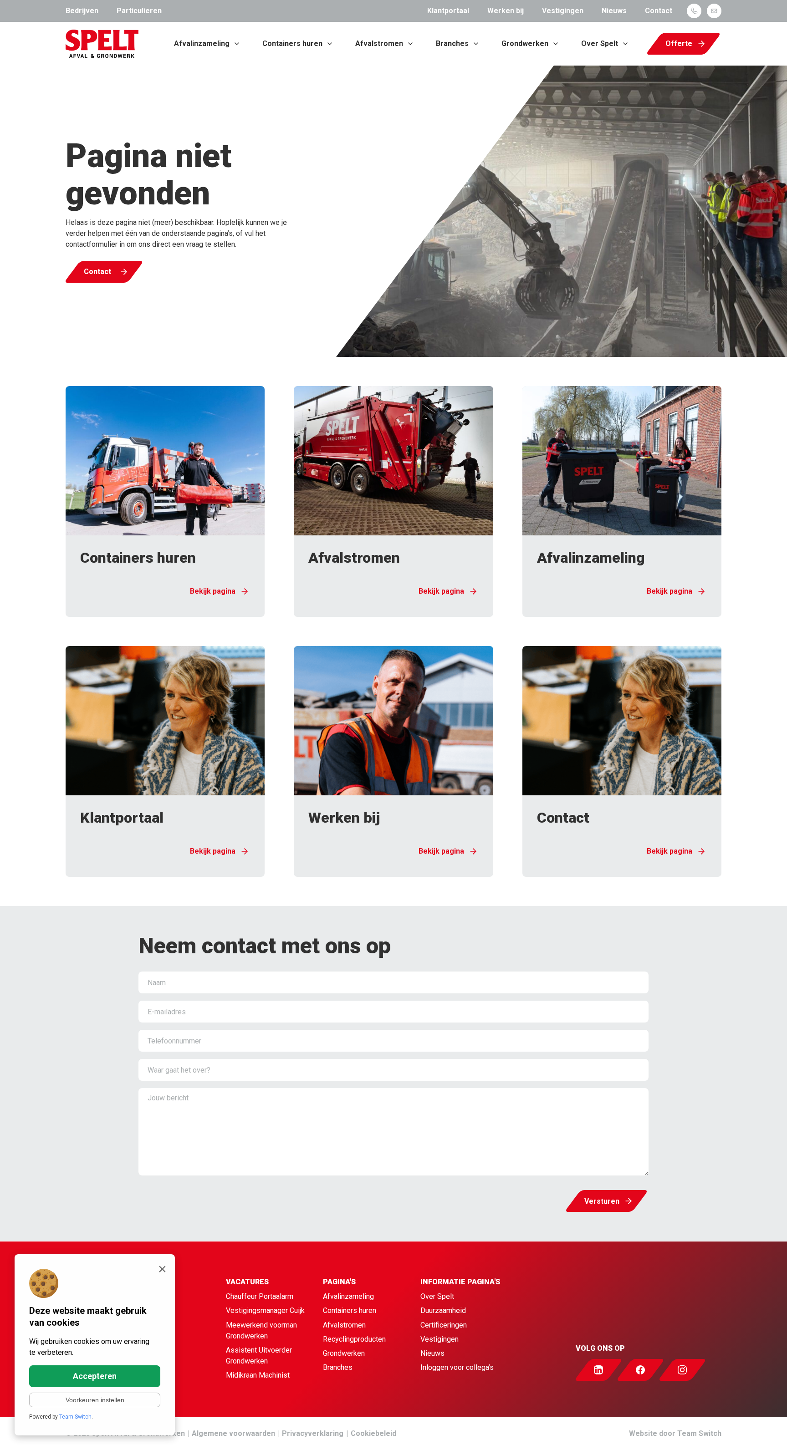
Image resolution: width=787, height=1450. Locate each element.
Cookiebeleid (373, 1433)
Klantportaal (448, 10)
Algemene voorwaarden (233, 1433)
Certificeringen (443, 1325)
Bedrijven (82, 10)
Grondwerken (524, 43)
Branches (452, 43)
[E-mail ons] (714, 11)
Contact (658, 10)
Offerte (678, 43)
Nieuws (614, 10)
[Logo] (102, 44)
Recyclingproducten (354, 1339)
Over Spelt (599, 43)
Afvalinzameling (202, 43)
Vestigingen (562, 10)
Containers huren (292, 43)
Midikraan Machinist (258, 1375)
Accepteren (95, 1376)
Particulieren (139, 10)
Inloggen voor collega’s (457, 1367)
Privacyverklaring (312, 1433)
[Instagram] (690, 1370)
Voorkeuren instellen (95, 1400)
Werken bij (505, 10)
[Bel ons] (694, 11)
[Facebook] (648, 1370)
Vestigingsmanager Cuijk (265, 1310)
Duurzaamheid (443, 1310)
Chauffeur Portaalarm (259, 1296)
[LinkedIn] (606, 1370)
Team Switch (699, 1433)
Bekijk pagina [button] (212, 591)
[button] (165, 501)
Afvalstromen (379, 43)
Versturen (601, 1201)
